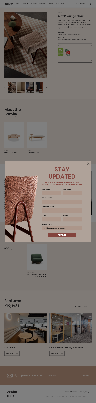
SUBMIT (62, 235)
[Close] (88, 164)
